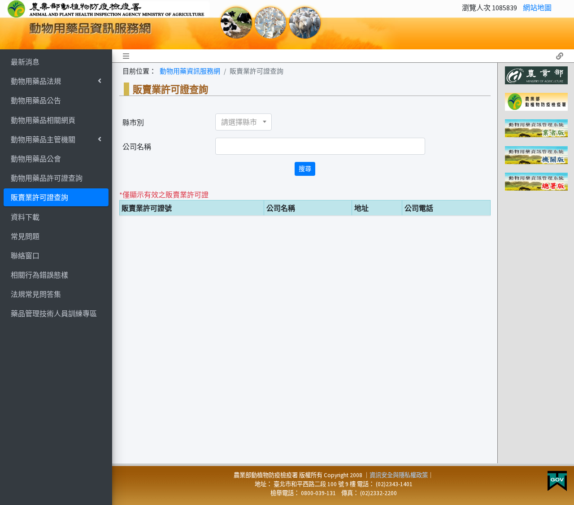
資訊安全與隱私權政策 (399, 475)
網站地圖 (537, 7)
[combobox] (243, 122)
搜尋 (305, 169)
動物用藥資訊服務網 (190, 71)
